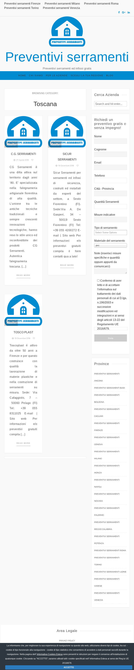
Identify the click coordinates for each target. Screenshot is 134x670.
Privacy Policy (67, 640)
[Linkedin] (129, 12)
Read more (23, 275)
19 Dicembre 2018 (65, 165)
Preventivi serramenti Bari (109, 388)
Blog (109, 75)
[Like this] (32, 160)
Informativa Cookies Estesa (50, 654)
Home (22, 75)
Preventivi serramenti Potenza (107, 540)
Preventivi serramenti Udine (110, 572)
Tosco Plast (23, 332)
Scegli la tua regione (87, 75)
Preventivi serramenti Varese (107, 582)
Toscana (11, 144)
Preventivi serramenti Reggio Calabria (107, 525)
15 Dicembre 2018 (22, 338)
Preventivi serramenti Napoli (107, 483)
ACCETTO (69, 667)
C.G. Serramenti (23, 153)
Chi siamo (36, 75)
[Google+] (123, 12)
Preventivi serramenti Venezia (61, 7)
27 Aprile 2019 (22, 160)
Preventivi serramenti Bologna (107, 398)
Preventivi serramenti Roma (101, 3)
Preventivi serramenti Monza (107, 469)
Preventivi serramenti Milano (62, 3)
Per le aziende (57, 75)
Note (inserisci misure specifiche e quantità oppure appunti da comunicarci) (107, 260)
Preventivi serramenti (67, 57)
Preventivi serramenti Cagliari (107, 412)
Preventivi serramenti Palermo (107, 511)
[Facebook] (119, 12)
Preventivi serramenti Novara (107, 497)
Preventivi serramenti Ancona (107, 377)
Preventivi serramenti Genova (107, 441)
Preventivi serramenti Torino (21, 7)
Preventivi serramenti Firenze (22, 3)
